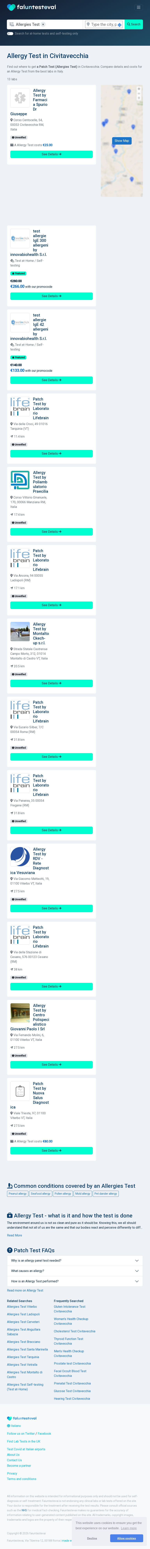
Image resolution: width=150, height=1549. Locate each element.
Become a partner (19, 1466)
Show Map (122, 141)
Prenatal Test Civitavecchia (72, 1383)
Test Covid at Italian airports (26, 1449)
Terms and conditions (21, 1479)
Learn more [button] (129, 1528)
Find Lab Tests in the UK (23, 1441)
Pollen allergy (63, 1193)
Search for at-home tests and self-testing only (46, 33)
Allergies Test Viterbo (22, 1307)
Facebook (44, 1433)
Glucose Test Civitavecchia (72, 1391)
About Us (13, 1455)
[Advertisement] (51, 195)
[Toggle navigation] (138, 7)
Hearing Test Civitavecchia (72, 1399)
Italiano (15, 1426)
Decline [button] (92, 1538)
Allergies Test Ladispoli (23, 1314)
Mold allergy (82, 1193)
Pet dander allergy (106, 1193)
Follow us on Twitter (21, 1433)
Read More (14, 1235)
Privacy (12, 1473)
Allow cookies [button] (126, 1538)
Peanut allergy (18, 1193)
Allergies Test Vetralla (22, 1365)
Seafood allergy (40, 1193)
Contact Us (14, 1460)
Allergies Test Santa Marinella (27, 1349)
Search (135, 24)
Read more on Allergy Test (25, 1290)
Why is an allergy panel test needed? (36, 1260)
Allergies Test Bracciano (23, 1342)
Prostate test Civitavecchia (72, 1363)
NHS (24, 1510)
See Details (50, 154)
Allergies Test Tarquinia (23, 1357)
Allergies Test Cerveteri (23, 1322)
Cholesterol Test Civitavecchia (74, 1331)
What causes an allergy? (27, 1271)
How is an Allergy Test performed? (35, 1281)
